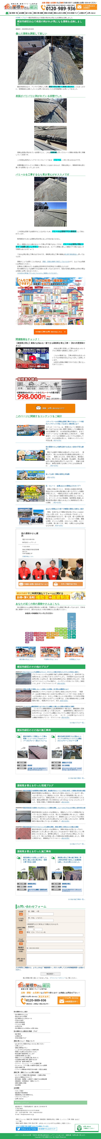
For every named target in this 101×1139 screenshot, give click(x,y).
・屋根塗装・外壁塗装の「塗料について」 (27, 1081)
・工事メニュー (18, 1046)
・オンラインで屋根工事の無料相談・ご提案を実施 (30, 1075)
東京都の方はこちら (26, 659)
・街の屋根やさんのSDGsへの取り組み (26, 1028)
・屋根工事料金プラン (21, 1048)
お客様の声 (82, 13)
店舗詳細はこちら (27, 556)
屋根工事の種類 (38, 13)
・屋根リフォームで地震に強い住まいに (26, 1057)
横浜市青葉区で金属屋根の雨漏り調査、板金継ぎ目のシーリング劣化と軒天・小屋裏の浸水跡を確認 (54, 790)
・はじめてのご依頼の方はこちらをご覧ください (29, 1044)
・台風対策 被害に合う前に (22, 1055)
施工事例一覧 (13, 13)
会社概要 (21, 13)
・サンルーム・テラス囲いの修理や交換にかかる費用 (30, 1065)
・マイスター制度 (19, 1024)
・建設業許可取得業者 (21, 1093)
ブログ (24, 17)
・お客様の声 (18, 1036)
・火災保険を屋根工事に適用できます (25, 1059)
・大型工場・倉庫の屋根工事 (23, 1061)
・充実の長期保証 (19, 1022)
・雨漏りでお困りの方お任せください (25, 1051)
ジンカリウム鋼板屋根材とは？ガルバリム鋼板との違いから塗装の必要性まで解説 (48, 706)
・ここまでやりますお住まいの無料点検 (26, 1049)
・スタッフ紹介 (18, 1091)
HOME (18, 17)
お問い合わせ (91, 13)
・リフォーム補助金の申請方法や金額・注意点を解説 (30, 1069)
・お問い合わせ (18, 1098)
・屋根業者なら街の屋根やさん (23, 1095)
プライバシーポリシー (57, 978)
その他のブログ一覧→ (77, 723)
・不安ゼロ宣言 (18, 1020)
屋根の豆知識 (48, 13)
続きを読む (58, 440)
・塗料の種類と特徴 (20, 1083)
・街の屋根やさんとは (21, 1014)
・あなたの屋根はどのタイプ (23, 1077)
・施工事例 (17, 1034)
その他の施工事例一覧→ (76, 778)
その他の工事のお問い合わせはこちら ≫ (50, 332)
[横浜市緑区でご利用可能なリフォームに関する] (50, 596)
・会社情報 (17, 1085)
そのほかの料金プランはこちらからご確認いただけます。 (37, 273)
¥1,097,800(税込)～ (71, 254)
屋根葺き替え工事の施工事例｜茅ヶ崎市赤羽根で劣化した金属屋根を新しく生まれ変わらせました (69, 860)
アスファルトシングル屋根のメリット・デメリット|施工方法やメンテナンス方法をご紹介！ (50, 672)
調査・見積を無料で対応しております (56, 261)
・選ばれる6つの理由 (20, 1016)
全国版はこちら (74, 659)
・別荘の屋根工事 (19, 1067)
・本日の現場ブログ (20, 1038)
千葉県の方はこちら (51, 659)
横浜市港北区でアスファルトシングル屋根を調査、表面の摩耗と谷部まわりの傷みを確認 (50, 827)
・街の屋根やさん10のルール (23, 1018)
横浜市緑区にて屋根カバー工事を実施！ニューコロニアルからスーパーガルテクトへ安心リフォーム (35, 739)
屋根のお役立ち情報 (60, 13)
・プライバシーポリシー (21, 1096)
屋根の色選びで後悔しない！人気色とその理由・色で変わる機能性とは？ (46, 689)
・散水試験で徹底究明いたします (24, 1053)
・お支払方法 (18, 1026)
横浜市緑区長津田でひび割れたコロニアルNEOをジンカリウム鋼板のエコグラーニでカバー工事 (70, 739)
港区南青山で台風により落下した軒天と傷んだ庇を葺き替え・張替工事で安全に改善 (35, 860)
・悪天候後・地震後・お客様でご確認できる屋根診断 (30, 1079)
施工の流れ (28, 13)
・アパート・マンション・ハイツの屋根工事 (27, 1063)
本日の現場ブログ (72, 13)
